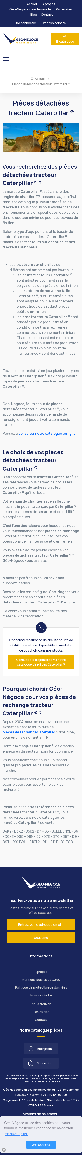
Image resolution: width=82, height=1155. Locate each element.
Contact (47, 14)
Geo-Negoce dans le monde (30, 9)
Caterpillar (46, 732)
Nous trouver (41, 1004)
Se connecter (26, 23)
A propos (48, 4)
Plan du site (41, 1012)
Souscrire (41, 937)
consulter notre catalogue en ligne (47, 433)
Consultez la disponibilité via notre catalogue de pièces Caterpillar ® (41, 662)
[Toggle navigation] (6, 59)
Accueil (32, 4)
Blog (33, 14)
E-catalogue (65, 41)
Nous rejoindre (41, 995)
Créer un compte (53, 23)
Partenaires (64, 9)
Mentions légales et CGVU (41, 979)
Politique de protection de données (41, 987)
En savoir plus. (16, 1134)
